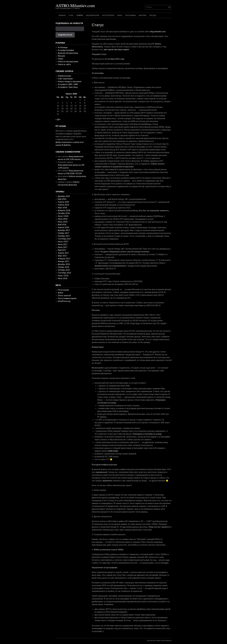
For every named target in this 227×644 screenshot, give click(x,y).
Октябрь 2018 (64, 213)
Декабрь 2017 (64, 230)
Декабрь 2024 (64, 196)
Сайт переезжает (65, 79)
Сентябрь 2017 (64, 239)
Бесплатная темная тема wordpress (159, 640)
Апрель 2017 (63, 253)
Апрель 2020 (63, 202)
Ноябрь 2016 (63, 267)
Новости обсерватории (68, 62)
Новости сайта (64, 64)
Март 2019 (62, 208)
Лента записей (64, 296)
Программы (130, 15)
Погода (152, 15)
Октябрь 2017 (64, 236)
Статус (79, 15)
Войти (60, 293)
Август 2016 (63, 276)
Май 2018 (62, 225)
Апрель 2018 (63, 227)
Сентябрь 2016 (64, 273)
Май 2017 (62, 250)
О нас (71, 15)
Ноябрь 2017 (63, 233)
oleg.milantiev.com (158, 32)
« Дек (58, 119)
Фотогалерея (108, 15)
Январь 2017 (63, 261)
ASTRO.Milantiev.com (75, 5)
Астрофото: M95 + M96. (68, 84)
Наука (119, 15)
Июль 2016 (62, 278)
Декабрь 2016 (64, 264)
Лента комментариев (67, 298)
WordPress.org (64, 301)
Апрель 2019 (63, 205)
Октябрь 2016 (64, 270)
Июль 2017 (62, 244)
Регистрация (63, 290)
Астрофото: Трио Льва (68, 87)
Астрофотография (66, 50)
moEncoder (113, 451)
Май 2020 (62, 199)
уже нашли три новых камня (116, 50)
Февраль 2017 (64, 259)
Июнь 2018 (62, 222)
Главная (62, 15)
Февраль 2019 (64, 210)
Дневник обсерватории (68, 53)
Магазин (142, 15)
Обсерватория (92, 15)
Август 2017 (63, 242)
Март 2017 (62, 256)
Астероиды (63, 47)
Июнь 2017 (62, 247)
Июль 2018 (62, 219)
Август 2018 (63, 216)
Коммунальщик (64, 76)
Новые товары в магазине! (69, 82)
